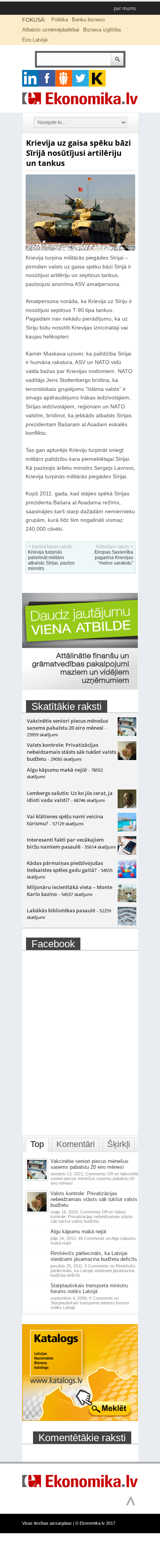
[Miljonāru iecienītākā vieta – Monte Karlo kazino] (127, 900)
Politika (59, 20)
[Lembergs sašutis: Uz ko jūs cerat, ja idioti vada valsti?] (127, 806)
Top (37, 1144)
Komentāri (75, 1144)
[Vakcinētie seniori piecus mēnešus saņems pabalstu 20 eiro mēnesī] (127, 733)
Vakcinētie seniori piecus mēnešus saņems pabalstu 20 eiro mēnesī (67, 724)
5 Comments (93, 1271)
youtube (97, 78)
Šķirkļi (118, 1144)
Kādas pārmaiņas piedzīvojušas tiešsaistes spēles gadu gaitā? (65, 866)
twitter (80, 78)
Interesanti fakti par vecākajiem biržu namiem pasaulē (65, 843)
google (30, 78)
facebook (47, 78)
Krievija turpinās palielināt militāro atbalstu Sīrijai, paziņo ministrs (51, 560)
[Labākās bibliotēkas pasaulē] (127, 923)
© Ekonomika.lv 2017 (95, 1523)
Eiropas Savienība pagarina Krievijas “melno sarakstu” (113, 557)
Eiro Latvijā (34, 40)
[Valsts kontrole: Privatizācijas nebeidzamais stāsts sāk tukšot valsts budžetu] (127, 758)
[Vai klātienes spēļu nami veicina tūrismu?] (127, 829)
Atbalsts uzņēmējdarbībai (50, 30)
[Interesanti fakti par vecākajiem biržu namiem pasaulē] (127, 852)
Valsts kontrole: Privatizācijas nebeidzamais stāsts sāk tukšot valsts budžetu (71, 751)
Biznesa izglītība (102, 30)
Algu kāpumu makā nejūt (57, 769)
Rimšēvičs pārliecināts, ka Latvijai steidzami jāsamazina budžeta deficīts (93, 1256)
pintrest (64, 78)
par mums (125, 8)
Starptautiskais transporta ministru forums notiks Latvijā (89, 1288)
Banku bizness (88, 20)
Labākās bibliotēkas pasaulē (61, 910)
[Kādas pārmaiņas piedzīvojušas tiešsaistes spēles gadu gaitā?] (127, 876)
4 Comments (89, 1303)
